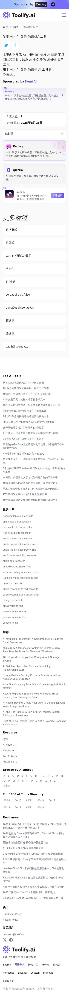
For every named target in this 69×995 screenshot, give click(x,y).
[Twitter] (4, 940)
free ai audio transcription (17, 532)
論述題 (10, 333)
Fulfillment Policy (12, 914)
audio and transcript (14, 561)
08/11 (29, 807)
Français (48, 972)
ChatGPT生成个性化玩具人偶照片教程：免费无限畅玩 (33, 853)
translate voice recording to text (20, 577)
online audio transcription (17, 521)
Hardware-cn (10, 750)
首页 (5, 26)
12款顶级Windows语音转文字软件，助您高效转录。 (31, 483)
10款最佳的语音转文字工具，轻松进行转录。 (28, 393)
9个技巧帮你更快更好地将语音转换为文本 (26, 416)
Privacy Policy (10, 919)
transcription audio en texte (18, 516)
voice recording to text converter (21, 572)
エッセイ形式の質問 (18, 255)
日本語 (56, 964)
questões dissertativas (20, 307)
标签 (16, 26)
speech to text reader (15, 611)
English (7, 964)
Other (7, 785)
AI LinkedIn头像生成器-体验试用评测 (23, 848)
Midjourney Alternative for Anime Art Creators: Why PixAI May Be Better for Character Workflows (31, 649)
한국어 (45, 964)
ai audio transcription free (17, 566)
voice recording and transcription (21, 594)
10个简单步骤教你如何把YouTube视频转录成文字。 (31, 499)
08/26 (7, 800)
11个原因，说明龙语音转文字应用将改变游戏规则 (30, 433)
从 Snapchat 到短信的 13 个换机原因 (23, 382)
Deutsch (35, 972)
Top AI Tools (10, 756)
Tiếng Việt (8, 980)
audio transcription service (17, 538)
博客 (5, 739)
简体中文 (19, 964)
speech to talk (10, 622)
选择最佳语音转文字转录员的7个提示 (23, 427)
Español (22, 972)
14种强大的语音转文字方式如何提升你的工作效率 (30, 477)
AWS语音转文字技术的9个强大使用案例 (25, 494)
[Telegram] (11, 940)
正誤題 (10, 320)
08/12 (18, 807)
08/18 (41, 800)
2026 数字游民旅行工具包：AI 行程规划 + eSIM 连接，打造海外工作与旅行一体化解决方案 (34, 825)
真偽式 (10, 242)
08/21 (29, 800)
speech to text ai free (14, 617)
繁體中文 (33, 964)
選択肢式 (11, 229)
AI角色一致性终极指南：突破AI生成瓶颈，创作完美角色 (33, 886)
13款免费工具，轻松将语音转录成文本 (24, 399)
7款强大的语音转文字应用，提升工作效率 (26, 388)
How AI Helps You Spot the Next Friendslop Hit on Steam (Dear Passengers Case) (31, 695)
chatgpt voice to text (14, 600)
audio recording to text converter (21, 589)
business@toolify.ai (13, 934)
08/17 (52, 800)
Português (8, 972)
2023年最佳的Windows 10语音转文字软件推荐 (28, 422)
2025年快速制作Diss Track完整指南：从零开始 (29, 892)
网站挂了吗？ (10, 761)
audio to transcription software (20, 555)
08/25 (18, 800)
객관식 (10, 268)
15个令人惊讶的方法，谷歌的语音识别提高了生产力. (32, 405)
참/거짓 (10, 281)
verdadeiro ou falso (18, 294)
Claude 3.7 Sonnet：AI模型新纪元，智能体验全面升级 (33, 898)
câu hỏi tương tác (17, 346)
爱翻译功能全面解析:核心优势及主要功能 (25, 842)
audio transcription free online (19, 549)
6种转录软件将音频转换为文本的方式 (23, 453)
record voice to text (13, 583)
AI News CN (9, 744)
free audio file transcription (18, 527)
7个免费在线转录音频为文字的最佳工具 (24, 410)
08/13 (7, 807)
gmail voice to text (13, 605)
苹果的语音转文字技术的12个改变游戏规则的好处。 (31, 488)
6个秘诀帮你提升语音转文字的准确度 (23, 438)
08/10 (41, 807)
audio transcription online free (19, 544)
